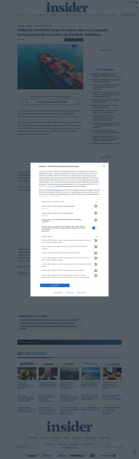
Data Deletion (58, 292)
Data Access (69, 292)
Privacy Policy (81, 292)
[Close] (105, 167)
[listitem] (69, 202)
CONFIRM (55, 285)
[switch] (94, 206)
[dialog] (69, 230)
